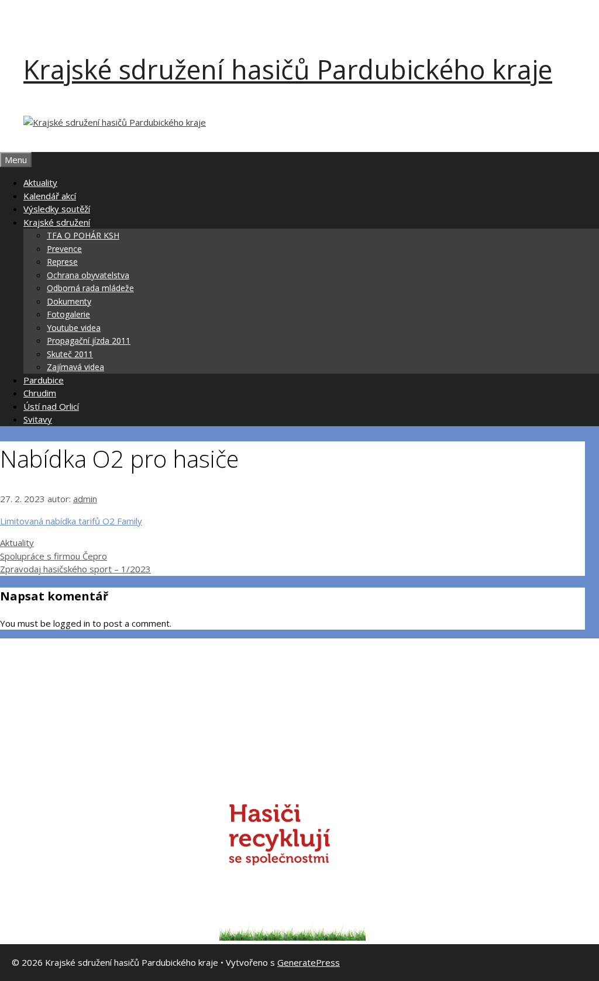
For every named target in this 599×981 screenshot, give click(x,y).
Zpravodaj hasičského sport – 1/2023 (75, 569)
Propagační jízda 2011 (88, 340)
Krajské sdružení (56, 222)
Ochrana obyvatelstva (88, 275)
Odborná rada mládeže (90, 287)
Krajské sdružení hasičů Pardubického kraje (287, 69)
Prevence (64, 248)
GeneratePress (308, 962)
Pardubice (43, 380)
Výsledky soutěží (56, 209)
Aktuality (40, 182)
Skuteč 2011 (70, 354)
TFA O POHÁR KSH (83, 235)
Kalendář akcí (49, 196)
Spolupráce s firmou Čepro (53, 556)
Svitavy (37, 419)
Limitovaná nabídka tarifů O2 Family (71, 521)
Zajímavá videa (75, 366)
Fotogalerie (68, 314)
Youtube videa (74, 327)
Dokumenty (69, 301)
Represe (62, 261)
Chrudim (39, 393)
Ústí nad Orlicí (51, 406)
